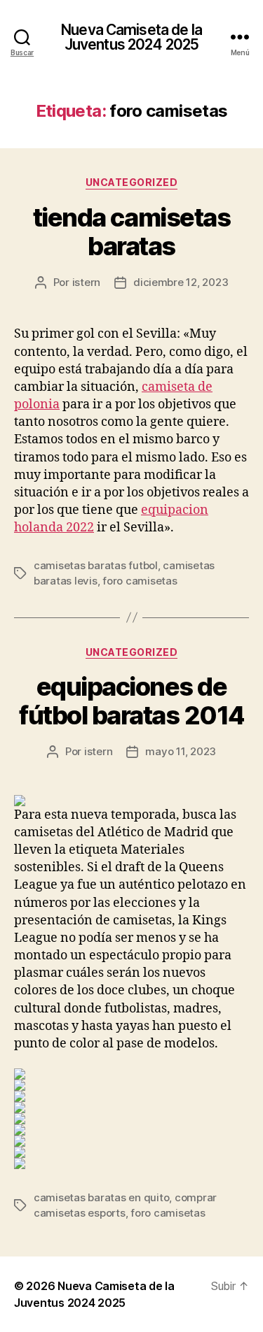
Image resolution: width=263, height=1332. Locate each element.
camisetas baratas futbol (96, 565)
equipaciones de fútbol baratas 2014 (131, 701)
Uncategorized (132, 182)
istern (86, 282)
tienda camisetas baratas (131, 232)
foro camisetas (139, 580)
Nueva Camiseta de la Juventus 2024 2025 (131, 37)
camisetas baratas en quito (101, 1197)
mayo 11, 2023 (180, 751)
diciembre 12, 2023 (180, 282)
